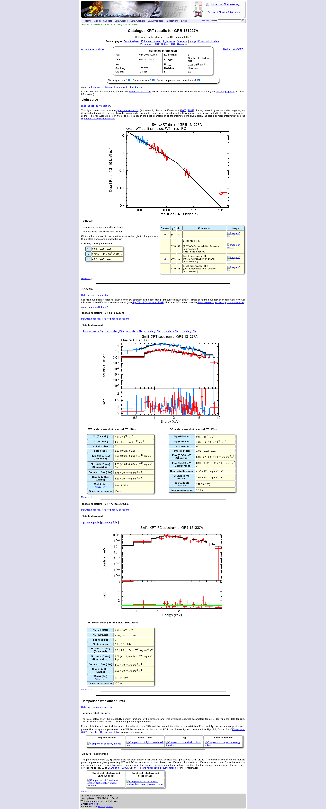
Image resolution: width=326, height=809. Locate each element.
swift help (94, 803)
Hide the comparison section (96, 707)
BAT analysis (146, 44)
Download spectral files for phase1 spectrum (105, 318)
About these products (92, 49)
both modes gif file (114, 331)
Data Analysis (137, 20)
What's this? (100, 487)
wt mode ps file (134, 331)
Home (88, 20)
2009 (190, 110)
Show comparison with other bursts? (177, 80)
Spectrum (182, 41)
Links (184, 20)
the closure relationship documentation (155, 767)
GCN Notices (162, 44)
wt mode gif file (152, 331)
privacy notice (105, 806)
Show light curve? (118, 80)
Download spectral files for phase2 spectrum (105, 509)
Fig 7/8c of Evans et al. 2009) (148, 302)
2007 (183, 110)
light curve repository (127, 110)
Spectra (109, 87)
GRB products (94, 25)
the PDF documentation (107, 732)
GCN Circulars (179, 44)
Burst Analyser (131, 41)
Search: (214, 21)
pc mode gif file (188, 331)
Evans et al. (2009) (140, 91)
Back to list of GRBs (233, 49)
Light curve (169, 41)
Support (107, 20)
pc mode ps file (170, 331)
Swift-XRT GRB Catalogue (113, 25)
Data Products (155, 20)
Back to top (86, 279)
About (97, 20)
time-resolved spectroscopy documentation (220, 302)
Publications (172, 20)
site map (205, 20)
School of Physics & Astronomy (224, 12)
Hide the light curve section (95, 105)
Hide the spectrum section (95, 295)
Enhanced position (151, 41)
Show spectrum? (142, 80)
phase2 (104, 307)
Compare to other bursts (128, 87)
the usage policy (225, 91)
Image (192, 41)
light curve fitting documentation (98, 118)
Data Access (121, 20)
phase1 (95, 307)
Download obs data (208, 41)
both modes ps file (93, 331)
